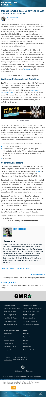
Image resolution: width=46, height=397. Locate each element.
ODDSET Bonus (9, 340)
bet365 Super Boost (10, 315)
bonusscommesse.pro (20, 360)
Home (5, 396)
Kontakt (25, 340)
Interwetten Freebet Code (12, 308)
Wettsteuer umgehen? (30, 321)
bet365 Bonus (8, 343)
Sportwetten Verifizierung (31, 324)
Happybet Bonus (9, 350)
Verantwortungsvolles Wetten (32, 308)
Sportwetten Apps (29, 315)
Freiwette (39, 171)
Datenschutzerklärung (30, 350)
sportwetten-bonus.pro (20, 357)
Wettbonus (26, 69)
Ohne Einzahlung (17, 396)
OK (14, 388)
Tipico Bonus (8, 333)
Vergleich (40, 396)
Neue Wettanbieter (29, 318)
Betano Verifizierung (10, 324)
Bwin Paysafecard (10, 321)
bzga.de (32, 379)
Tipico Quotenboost (10, 311)
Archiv (25, 343)
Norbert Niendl (19, 228)
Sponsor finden (28, 337)
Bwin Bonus (8, 337)
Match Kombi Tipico (10, 318)
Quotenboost (28, 396)
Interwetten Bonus (10, 346)
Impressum (27, 346)
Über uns (26, 333)
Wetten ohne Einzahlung (31, 311)
